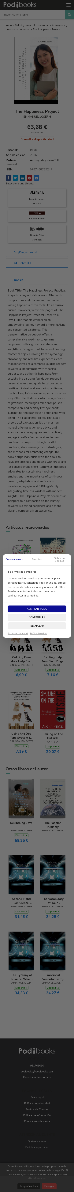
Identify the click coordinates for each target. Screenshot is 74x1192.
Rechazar (37, 626)
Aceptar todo (37, 609)
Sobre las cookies (59, 560)
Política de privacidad (18, 633)
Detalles (37, 559)
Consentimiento (14, 559)
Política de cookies (38, 633)
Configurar (37, 617)
